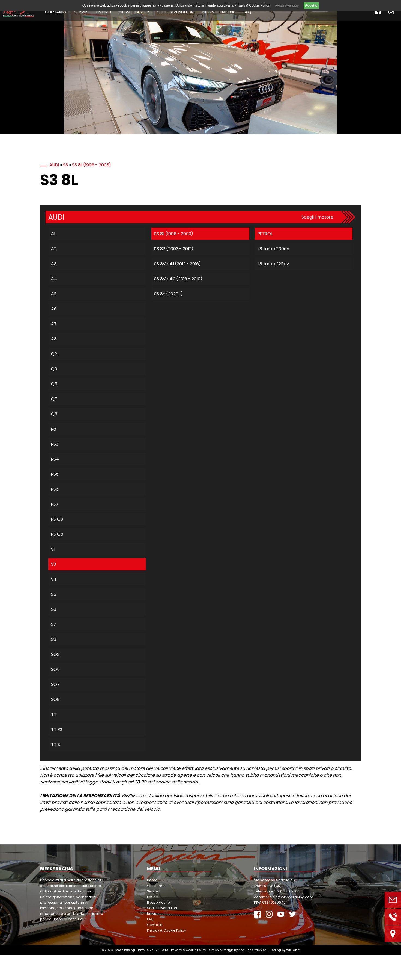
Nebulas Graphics (252, 950)
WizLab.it (293, 950)
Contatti (154, 924)
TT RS (56, 729)
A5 (54, 294)
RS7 (54, 504)
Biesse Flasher (134, 12)
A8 (54, 339)
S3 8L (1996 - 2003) (91, 165)
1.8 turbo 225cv (273, 264)
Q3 (54, 369)
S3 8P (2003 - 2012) (173, 249)
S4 (53, 579)
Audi (54, 165)
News (208, 12)
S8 (53, 639)
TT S (55, 744)
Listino (103, 12)
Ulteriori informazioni (286, 5)
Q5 (54, 384)
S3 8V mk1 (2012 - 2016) (177, 264)
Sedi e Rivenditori (175, 12)
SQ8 (55, 699)
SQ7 (55, 684)
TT (53, 714)
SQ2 (55, 654)
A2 (53, 249)
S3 (65, 165)
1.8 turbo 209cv (273, 249)
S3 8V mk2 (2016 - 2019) (178, 279)
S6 (53, 609)
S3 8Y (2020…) (168, 294)
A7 (53, 324)
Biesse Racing (124, 950)
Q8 (54, 414)
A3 (53, 264)
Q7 (54, 399)
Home (152, 880)
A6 (54, 309)
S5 (53, 594)
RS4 (55, 459)
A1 (53, 234)
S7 (53, 624)
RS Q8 (57, 534)
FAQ (247, 12)
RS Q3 (57, 519)
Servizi (81, 12)
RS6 (55, 489)
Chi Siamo (55, 12)
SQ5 (55, 669)
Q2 (54, 354)
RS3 (54, 444)
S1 (53, 549)
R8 (53, 429)
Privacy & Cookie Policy (166, 930)
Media (228, 12)
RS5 (55, 474)
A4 (54, 279)
